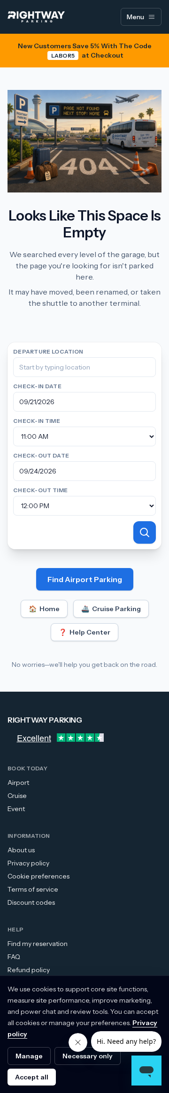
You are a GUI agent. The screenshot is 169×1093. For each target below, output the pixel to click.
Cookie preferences (38, 876)
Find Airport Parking (84, 579)
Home (44, 609)
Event (16, 809)
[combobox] (84, 367)
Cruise (17, 795)
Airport (18, 782)
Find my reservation (38, 943)
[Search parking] (144, 532)
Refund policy (29, 970)
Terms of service (33, 889)
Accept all (31, 1077)
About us (21, 850)
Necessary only (87, 1056)
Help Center (84, 632)
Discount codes (31, 902)
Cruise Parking (111, 609)
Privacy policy (28, 863)
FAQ (14, 957)
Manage (29, 1056)
